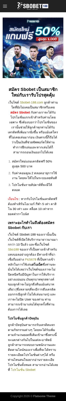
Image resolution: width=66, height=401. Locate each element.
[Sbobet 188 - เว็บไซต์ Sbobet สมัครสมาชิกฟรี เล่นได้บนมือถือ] (33, 6)
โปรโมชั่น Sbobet (23, 370)
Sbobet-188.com (31, 102)
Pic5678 (30, 259)
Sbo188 (13, 249)
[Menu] (5, 6)
